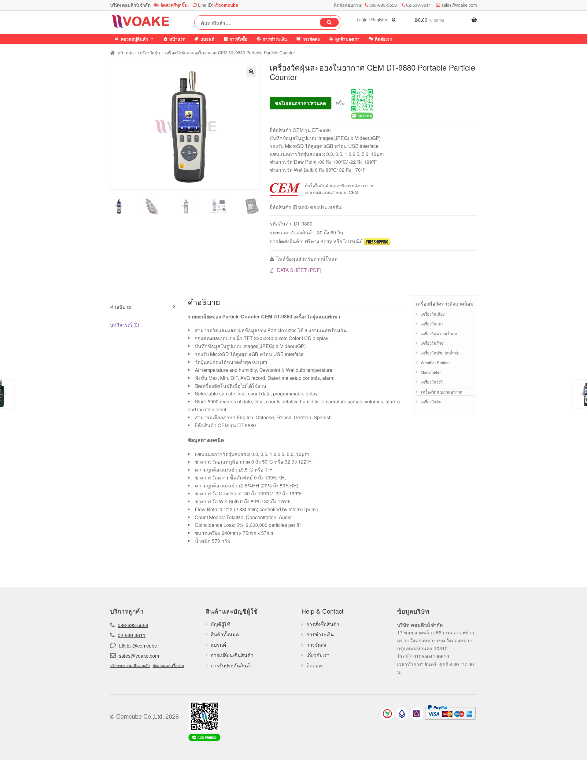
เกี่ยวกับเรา (318, 655)
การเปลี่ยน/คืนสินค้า (232, 655)
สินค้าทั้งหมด (225, 634)
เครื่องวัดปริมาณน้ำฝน (440, 353)
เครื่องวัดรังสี (432, 382)
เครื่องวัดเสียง (433, 314)
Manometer (431, 372)
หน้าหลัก (125, 53)
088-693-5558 (383, 5)
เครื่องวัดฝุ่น (149, 53)
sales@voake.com (459, 5)
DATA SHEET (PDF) (298, 270)
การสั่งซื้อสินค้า (322, 624)
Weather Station (435, 362)
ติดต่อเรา (383, 39)
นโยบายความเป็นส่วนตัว (130, 665)
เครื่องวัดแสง (432, 324)
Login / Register (373, 20)
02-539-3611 (418, 5)
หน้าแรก (177, 39)
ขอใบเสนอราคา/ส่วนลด (300, 103)
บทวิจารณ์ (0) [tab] (124, 324)
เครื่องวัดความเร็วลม (439, 333)
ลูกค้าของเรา (347, 39)
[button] (251, 72)
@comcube (226, 5)
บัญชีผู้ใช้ (220, 624)
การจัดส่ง (311, 39)
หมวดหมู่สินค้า (134, 39)
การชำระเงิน (275, 39)
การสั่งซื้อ (238, 39)
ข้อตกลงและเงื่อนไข (168, 665)
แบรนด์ (207, 39)
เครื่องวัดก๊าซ (432, 343)
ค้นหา (329, 22)
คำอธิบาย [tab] (120, 306)
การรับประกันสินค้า (232, 665)
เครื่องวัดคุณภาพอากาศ (441, 392)
